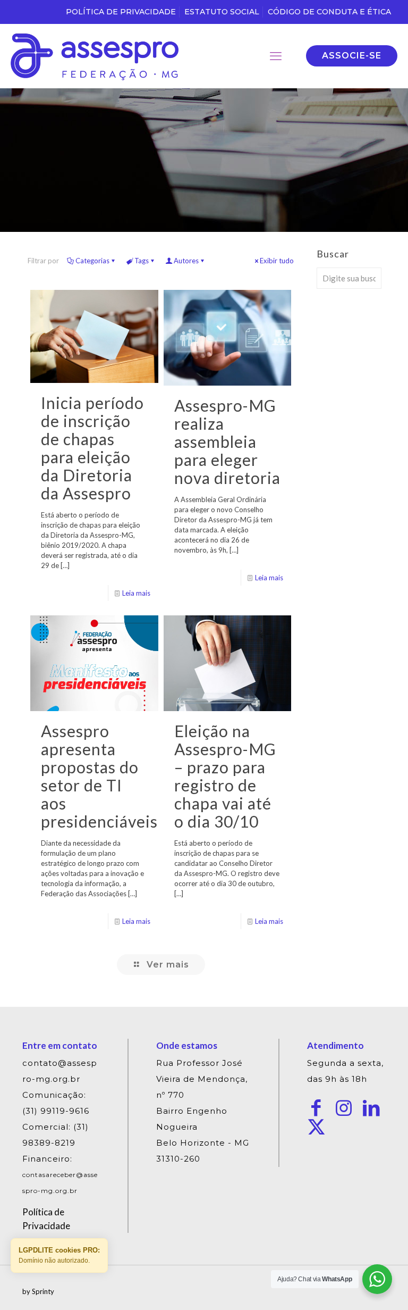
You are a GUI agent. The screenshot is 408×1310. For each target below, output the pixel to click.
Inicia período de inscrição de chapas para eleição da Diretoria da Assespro (92, 448)
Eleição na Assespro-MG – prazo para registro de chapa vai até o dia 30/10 (225, 776)
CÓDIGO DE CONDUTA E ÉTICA (329, 11)
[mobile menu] (276, 56)
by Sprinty (38, 1291)
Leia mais (136, 593)
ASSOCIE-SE (351, 56)
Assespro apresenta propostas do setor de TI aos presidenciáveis (99, 776)
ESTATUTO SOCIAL (221, 11)
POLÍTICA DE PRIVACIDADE (121, 11)
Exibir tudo (277, 260)
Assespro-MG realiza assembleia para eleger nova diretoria (227, 441)
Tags (141, 260)
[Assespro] (94, 56)
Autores (186, 260)
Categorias (92, 260)
